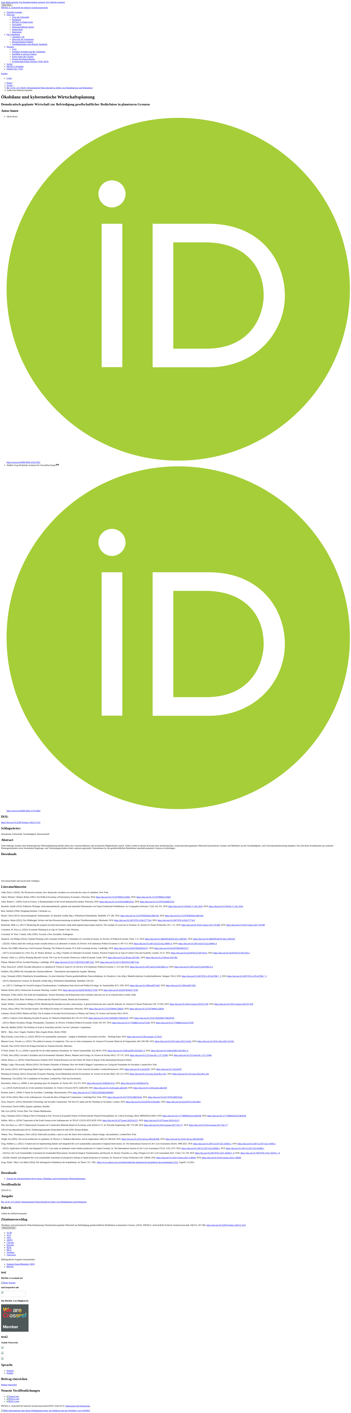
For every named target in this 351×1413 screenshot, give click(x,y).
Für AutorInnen (13, 34)
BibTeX (10, 1266)
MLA (9, 1250)
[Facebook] (2, 1348)
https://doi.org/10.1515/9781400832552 (116, 902)
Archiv (10, 64)
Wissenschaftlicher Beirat (23, 27)
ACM (9, 1232)
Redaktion (16, 19)
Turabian (10, 1252)
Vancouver (11, 1255)
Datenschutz (17, 29)
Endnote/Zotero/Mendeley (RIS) (21, 1264)
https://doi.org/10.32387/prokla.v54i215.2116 (20, 822)
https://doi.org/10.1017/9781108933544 (124, 1097)
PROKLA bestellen (15, 66)
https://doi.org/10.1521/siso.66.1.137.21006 (149, 1055)
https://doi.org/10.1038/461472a (101, 1083)
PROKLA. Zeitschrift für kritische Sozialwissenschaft (24, 7)
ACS (9, 1235)
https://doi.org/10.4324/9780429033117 (131, 948)
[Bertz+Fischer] (8, 1283)
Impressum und (72, 1406)
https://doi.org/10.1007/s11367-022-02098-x (201, 1148)
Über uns (11, 15)
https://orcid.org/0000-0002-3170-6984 (23, 811)
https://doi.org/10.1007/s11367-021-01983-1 (212, 1144)
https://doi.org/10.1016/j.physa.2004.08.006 (140, 1139)
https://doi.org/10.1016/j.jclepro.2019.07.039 (189, 1004)
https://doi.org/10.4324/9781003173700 (80, 990)
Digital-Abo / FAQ (15, 69)
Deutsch (10, 1370)
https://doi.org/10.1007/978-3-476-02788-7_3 (201, 976)
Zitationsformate (8, 1228)
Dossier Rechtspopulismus (23, 59)
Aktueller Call (18, 37)
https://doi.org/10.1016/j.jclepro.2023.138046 (176, 1157)
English (10, 1373)
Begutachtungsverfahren (22, 42)
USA (14, 49)
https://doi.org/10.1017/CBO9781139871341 (74, 962)
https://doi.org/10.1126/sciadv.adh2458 (110, 1088)
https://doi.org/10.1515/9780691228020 (106, 1009)
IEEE (9, 1247)
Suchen (4, 73)
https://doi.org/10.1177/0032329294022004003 (93, 1092)
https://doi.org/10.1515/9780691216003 (113, 897)
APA (9, 1237)
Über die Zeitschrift (20, 17)
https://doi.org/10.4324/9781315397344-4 (189, 953)
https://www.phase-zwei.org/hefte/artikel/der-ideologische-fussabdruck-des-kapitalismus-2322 (137, 1162)
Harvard (10, 1245)
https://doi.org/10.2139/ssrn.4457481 (124, 957)
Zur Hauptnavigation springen (32, 2)
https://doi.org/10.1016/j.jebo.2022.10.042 (173, 1041)
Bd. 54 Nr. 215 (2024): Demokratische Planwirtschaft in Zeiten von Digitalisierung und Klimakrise (50, 88)
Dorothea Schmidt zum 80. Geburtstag (28, 52)
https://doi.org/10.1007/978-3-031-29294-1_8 (214, 1153)
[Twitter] (2, 1353)
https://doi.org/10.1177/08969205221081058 (181, 1116)
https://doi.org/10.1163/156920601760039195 (108, 1018)
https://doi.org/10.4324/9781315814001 (143, 1102)
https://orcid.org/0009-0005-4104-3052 (23, 462)
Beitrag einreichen (9, 1385)
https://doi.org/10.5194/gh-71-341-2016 (185, 906)
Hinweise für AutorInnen (23, 39)
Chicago (10, 1242)
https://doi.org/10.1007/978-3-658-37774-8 (132, 920)
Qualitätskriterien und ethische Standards (29, 44)
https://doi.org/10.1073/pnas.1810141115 (120, 1120)
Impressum (17, 32)
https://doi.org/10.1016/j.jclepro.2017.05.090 (200, 925)
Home (9, 83)
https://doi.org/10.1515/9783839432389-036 (139, 915)
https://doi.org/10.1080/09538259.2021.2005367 (166, 939)
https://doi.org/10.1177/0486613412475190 (131, 1023)
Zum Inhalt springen (10, 2)
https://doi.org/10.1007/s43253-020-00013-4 (149, 967)
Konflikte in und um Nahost (24, 54)
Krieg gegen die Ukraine (22, 56)
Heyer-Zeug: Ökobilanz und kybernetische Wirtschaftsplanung (46, 1178)
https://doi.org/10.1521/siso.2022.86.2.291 (148, 1074)
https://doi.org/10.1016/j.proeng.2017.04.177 (163, 1125)
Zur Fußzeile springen (55, 2)
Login (9, 78)
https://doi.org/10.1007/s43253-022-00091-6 (153, 943)
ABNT (10, 1240)
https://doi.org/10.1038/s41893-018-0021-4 (126, 1050)
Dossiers (10, 47)
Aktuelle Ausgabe (14, 12)
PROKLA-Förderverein (22, 22)
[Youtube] (2, 1359)
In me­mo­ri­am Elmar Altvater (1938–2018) (30, 61)
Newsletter (16, 24)
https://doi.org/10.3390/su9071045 (145, 985)
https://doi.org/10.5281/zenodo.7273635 (144, 1036)
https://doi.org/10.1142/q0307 (137, 1069)
